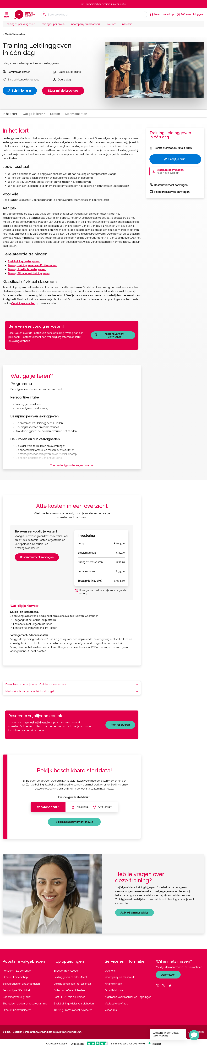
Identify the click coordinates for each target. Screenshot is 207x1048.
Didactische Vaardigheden (69, 990)
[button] (194, 1035)
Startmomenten (76, 113)
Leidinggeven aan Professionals (73, 983)
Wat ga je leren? (33, 113)
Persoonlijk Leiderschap (17, 970)
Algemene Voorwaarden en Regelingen (128, 996)
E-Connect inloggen (192, 14)
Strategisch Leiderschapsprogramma (25, 1003)
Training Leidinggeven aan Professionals (32, 265)
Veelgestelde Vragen (117, 1003)
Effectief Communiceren (17, 1010)
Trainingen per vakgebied (20, 24)
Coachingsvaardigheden (17, 996)
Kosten (55, 113)
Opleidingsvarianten (23, 303)
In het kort (10, 113)
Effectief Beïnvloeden (66, 970)
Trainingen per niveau (52, 24)
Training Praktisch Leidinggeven (27, 269)
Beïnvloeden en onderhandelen (21, 983)
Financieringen (113, 983)
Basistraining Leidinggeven (24, 261)
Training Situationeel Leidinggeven (28, 273)
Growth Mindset (114, 990)
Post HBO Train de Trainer (69, 996)
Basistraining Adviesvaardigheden (74, 1003)
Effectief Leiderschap (15, 34)
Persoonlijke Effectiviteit (17, 990)
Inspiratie (127, 24)
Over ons (111, 24)
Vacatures (111, 1010)
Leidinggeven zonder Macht (70, 977)
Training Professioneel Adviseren (73, 1010)
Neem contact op (164, 14)
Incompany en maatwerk (85, 24)
